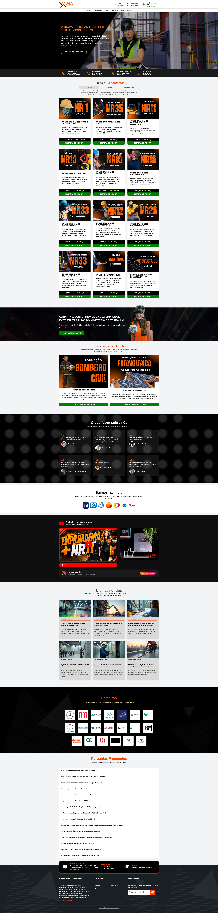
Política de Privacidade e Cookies (109, 908)
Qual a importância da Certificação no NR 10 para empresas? (81, 807)
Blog (122, 10)
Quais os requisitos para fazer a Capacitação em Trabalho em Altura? (83, 776)
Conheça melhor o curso (84, 404)
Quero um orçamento (72, 333)
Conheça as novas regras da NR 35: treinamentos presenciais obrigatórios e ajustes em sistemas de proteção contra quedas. (74, 673)
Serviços (115, 10)
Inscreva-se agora (74, 143)
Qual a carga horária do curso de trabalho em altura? (78, 789)
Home (88, 10)
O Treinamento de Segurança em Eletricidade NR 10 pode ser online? (83, 813)
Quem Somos (97, 10)
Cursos (106, 10)
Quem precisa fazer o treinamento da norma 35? (76, 795)
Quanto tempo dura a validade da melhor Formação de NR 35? (81, 783)
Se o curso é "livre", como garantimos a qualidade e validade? (81, 849)
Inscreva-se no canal (70, 565)
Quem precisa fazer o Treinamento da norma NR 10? (78, 819)
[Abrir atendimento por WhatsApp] (127, 4)
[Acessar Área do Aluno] (115, 4)
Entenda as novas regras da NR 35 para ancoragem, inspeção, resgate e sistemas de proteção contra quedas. (142, 672)
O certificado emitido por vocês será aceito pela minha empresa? (82, 855)
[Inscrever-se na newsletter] (152, 892)
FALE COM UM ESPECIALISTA (74, 52)
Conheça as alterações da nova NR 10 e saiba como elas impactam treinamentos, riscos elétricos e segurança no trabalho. (108, 672)
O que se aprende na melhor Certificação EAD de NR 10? (79, 770)
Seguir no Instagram (148, 573)
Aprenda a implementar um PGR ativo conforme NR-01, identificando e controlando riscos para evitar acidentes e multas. (75, 632)
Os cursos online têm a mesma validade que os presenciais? (80, 831)
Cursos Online (113, 886)
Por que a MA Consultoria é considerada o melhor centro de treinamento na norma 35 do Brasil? (92, 825)
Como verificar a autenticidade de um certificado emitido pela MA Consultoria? (86, 837)
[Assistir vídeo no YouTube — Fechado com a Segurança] (88, 544)
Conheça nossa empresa (67, 900)
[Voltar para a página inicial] (66, 4)
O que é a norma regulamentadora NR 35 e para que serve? (80, 801)
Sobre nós (97, 886)
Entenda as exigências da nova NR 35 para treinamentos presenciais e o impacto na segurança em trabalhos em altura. (142, 631)
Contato (129, 10)
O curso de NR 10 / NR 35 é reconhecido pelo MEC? (78, 843)
